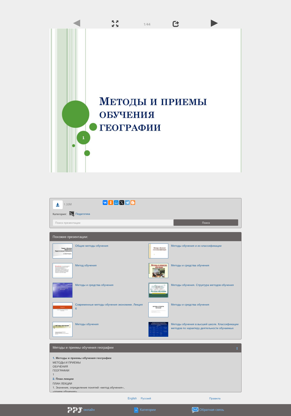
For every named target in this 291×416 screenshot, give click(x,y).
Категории (148, 409)
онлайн (89, 409)
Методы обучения (87, 324)
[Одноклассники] (110, 202)
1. (54, 358)
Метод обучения (86, 265)
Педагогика (82, 214)
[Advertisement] (145, 9)
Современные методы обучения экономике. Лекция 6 (109, 306)
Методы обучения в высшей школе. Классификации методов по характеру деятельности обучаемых (205, 326)
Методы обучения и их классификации (196, 246)
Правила (215, 398)
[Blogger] (132, 202)
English (132, 398)
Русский (146, 398)
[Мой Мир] (116, 202)
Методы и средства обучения (190, 265)
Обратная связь (211, 409)
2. (54, 379)
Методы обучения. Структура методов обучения (202, 285)
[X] (121, 202)
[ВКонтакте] (105, 202)
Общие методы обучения (91, 246)
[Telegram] (127, 202)
